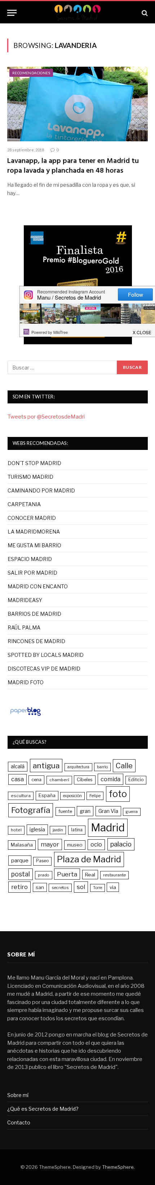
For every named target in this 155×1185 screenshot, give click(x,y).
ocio (96, 844)
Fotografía (30, 810)
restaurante (114, 874)
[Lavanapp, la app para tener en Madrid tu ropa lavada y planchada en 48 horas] (77, 104)
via (113, 887)
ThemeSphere (118, 1167)
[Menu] (12, 13)
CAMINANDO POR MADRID (41, 490)
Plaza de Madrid (89, 859)
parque (19, 860)
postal (20, 874)
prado (43, 874)
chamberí (59, 779)
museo (75, 845)
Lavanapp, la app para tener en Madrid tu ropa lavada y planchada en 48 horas (73, 166)
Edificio (135, 779)
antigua (46, 765)
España (47, 795)
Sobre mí (17, 1095)
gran (85, 811)
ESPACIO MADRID (30, 559)
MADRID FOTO (26, 682)
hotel (16, 829)
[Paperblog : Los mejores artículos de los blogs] (25, 715)
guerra (132, 811)
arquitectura (78, 767)
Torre (97, 887)
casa (17, 779)
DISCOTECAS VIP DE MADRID (44, 669)
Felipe (95, 795)
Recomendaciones (31, 73)
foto (118, 793)
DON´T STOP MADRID (34, 463)
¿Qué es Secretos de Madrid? (43, 1109)
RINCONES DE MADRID (36, 641)
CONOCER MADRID (32, 518)
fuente (65, 811)
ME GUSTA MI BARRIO (34, 545)
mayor (50, 844)
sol (81, 886)
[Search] (144, 13)
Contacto (18, 1122)
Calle (124, 765)
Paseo (42, 860)
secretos (60, 887)
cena (36, 779)
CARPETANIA (24, 504)
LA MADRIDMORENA (34, 532)
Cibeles (85, 779)
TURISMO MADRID (30, 477)
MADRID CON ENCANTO (38, 586)
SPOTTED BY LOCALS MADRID (46, 655)
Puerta (67, 874)
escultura (21, 795)
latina (77, 829)
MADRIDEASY (25, 600)
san (40, 887)
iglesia (37, 829)
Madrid (108, 827)
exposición (72, 795)
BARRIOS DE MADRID (34, 614)
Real (90, 874)
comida (110, 779)
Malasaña (22, 845)
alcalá (18, 766)
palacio (121, 844)
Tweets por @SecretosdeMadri (46, 417)
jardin (58, 829)
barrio (102, 766)
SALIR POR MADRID (32, 573)
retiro (19, 886)
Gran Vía (108, 811)
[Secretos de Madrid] (77, 13)
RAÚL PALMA (24, 627)
